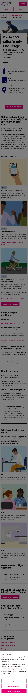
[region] (14, 674)
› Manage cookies (14, 681)
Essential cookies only (14, 686)
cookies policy (11, 670)
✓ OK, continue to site (14, 691)
